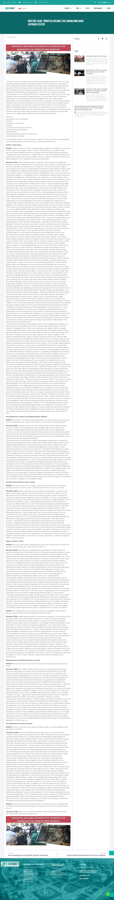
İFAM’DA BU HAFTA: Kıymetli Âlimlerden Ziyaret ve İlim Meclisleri (96, 71)
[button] (95, 2)
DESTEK (87, 8)
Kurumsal (67, 8)
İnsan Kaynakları (98, 8)
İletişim (108, 8)
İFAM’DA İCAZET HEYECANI (96, 56)
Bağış (77, 8)
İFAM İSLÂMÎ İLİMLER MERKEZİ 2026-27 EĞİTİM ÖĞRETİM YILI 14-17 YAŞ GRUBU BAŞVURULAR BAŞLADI (89, 108)
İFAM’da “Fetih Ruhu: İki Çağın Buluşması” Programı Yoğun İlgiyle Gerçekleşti (97, 90)
